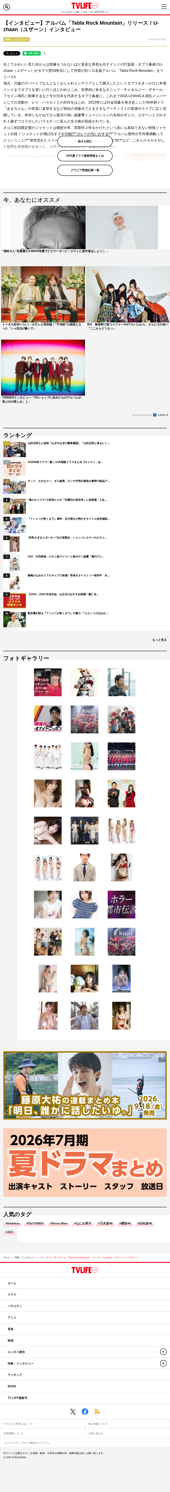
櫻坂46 (126, 1223)
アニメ (12, 1317)
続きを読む (85, 141)
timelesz (13, 1223)
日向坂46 (145, 1223)
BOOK (12, 1386)
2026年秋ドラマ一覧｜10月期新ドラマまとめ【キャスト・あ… (65, 462)
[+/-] (163, 1351)
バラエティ (15, 1306)
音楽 (11, 1329)
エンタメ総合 (16, 1352)
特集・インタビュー (25, 1257)
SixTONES (35, 1223)
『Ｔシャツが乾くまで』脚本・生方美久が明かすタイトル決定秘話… (69, 518)
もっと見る (159, 639)
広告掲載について (13, 1433)
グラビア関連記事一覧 (85, 170)
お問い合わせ (96, 1433)
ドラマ (12, 1294)
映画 (11, 1340)
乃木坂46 (106, 1223)
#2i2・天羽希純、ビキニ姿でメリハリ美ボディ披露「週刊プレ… (66, 556)
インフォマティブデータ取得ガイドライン (27, 1443)
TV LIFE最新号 (17, 1398)
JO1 (10, 1232)
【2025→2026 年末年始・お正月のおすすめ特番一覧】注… (63, 594)
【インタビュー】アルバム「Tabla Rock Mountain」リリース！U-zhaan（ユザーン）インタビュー (89, 1257)
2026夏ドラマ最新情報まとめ (85, 155)
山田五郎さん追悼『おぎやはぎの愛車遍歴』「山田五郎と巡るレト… (69, 443)
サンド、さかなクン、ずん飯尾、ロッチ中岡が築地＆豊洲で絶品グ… (69, 481)
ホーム (6, 1257)
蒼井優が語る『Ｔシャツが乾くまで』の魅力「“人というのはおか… (68, 613)
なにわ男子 (83, 1223)
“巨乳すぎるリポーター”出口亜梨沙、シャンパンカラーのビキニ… (67, 537)
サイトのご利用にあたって (18, 1423)
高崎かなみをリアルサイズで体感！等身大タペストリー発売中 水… (69, 575)
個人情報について (98, 1423)
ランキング (15, 1374)
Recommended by (142, 415)
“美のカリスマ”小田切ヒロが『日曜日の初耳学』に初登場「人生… (67, 499)
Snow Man (60, 1223)
